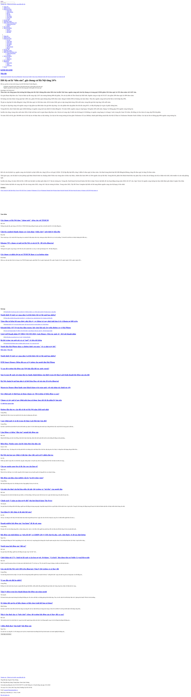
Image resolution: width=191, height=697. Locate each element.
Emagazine (9, 65)
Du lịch (8, 29)
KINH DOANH (7, 9)
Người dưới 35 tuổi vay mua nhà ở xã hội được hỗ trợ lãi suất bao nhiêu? (28, 315)
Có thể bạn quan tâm (7, 403)
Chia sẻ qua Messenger (16, 76)
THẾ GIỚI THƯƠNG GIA (10, 22)
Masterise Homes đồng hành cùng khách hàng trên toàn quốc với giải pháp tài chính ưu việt (36, 387)
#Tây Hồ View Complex (25, 190)
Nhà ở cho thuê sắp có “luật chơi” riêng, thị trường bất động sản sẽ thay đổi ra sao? (32, 614)
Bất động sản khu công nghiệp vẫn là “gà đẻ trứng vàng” (22, 478)
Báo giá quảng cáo (5, 695)
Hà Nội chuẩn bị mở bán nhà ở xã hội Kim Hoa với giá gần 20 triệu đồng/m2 (30, 381)
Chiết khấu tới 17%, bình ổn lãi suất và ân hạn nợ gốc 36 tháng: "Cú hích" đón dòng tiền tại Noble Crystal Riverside (45, 557)
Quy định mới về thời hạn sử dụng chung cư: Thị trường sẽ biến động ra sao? (30, 394)
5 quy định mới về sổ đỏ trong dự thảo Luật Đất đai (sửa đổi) (24, 421)
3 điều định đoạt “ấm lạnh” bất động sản (16, 626)
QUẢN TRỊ (6, 20)
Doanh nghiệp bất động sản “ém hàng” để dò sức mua (21, 523)
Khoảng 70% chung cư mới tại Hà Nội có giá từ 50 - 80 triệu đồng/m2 (27, 243)
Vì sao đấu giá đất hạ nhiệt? (11, 580)
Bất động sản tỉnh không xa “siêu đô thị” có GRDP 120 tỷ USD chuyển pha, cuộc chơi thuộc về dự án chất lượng (43, 535)
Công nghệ (9, 17)
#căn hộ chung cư (77, 190)
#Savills (62, 190)
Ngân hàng (9, 10)
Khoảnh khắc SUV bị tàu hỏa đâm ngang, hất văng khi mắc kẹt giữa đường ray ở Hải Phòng (36, 328)
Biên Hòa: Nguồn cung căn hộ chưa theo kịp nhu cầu (21, 444)
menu (2, 1)
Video (8, 64)
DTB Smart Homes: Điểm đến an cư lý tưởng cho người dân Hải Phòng (28, 362)
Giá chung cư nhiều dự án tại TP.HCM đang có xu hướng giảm (24, 254)
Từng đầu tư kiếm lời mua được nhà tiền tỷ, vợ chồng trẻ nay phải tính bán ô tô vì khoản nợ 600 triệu (39, 321)
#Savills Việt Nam (68, 190)
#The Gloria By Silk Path (7, 190)
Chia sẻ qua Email (52, 76)
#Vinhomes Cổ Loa (36, 190)
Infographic (9, 62)
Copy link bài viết (60, 76)
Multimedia (6, 61)
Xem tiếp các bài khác (6, 634)
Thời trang (9, 30)
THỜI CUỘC (7, 8)
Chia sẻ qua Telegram (37, 76)
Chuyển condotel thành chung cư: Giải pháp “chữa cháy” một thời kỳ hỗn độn (30, 232)
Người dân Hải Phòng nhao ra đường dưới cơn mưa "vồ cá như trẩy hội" (28, 346)
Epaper (5, 67)
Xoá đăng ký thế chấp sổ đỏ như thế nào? (16, 512)
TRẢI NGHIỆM (8, 28)
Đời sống (9, 32)
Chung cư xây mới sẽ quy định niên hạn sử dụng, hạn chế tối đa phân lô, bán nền (31, 400)
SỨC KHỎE (7, 26)
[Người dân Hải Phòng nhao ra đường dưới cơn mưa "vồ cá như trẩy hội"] (21, 343)
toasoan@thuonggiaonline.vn (11, 690)
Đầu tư (8, 13)
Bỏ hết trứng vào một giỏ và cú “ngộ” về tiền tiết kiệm (21, 340)
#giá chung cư (94, 190)
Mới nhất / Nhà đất (6, 350)
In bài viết (45, 76)
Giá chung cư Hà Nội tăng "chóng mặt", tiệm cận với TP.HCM (25, 220)
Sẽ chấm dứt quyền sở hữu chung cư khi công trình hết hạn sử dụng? (27, 603)
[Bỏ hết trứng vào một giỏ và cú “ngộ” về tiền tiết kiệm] (17, 337)
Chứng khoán (10, 12)
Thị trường (9, 16)
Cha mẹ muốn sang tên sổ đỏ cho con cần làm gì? (19, 466)
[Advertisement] (45, 201)
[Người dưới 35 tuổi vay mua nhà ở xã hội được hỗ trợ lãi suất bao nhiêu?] (30, 311)
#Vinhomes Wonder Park (47, 190)
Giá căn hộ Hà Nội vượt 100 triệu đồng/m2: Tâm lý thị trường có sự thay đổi (30, 569)
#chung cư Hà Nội (86, 190)
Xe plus (8, 18)
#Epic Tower (16, 190)
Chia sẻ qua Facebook (6, 76)
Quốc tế (8, 25)
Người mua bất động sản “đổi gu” (13, 546)
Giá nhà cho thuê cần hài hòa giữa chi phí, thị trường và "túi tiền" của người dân (31, 489)
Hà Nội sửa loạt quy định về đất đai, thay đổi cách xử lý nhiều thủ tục (27, 455)
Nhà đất (8, 14)
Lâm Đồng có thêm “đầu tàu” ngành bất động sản (19, 432)
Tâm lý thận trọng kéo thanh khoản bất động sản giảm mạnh (24, 592)
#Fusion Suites (56, 190)
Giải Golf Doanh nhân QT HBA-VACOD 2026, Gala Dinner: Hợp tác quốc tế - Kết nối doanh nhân (38, 334)
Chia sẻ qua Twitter (27, 76)
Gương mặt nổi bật (11, 24)
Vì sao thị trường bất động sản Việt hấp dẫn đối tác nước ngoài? (25, 369)
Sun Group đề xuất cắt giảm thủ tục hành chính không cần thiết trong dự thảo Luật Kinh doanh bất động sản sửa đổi (45, 375)
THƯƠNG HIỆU (8, 21)
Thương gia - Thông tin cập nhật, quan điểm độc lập (13, 4)
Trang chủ (6, 6)
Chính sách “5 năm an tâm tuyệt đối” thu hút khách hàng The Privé (26, 501)
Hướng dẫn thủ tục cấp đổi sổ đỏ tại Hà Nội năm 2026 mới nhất (25, 409)
